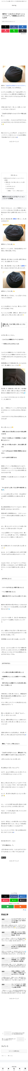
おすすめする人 (10, 188)
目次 (12, 175)
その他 (4, 857)
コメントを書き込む (14, 1051)
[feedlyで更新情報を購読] (7, 906)
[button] (22, 31)
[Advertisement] (14, 49)
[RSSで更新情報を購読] (20, 906)
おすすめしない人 (11, 186)
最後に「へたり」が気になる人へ (16, 190)
